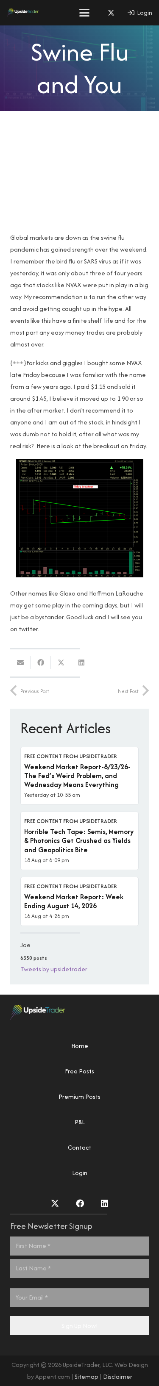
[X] (111, 12)
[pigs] (79, 173)
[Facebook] (80, 1203)
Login (79, 1172)
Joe (25, 944)
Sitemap (86, 1376)
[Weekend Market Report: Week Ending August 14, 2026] (79, 901)
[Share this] (41, 662)
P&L (80, 1121)
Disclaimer (117, 1376)
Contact (79, 1147)
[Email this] (20, 662)
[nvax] (79, 518)
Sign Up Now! (79, 1325)
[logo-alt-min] (23, 12)
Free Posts (79, 1071)
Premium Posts (79, 1096)
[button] (84, 13)
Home (79, 1045)
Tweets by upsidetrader (53, 969)
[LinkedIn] (104, 1203)
